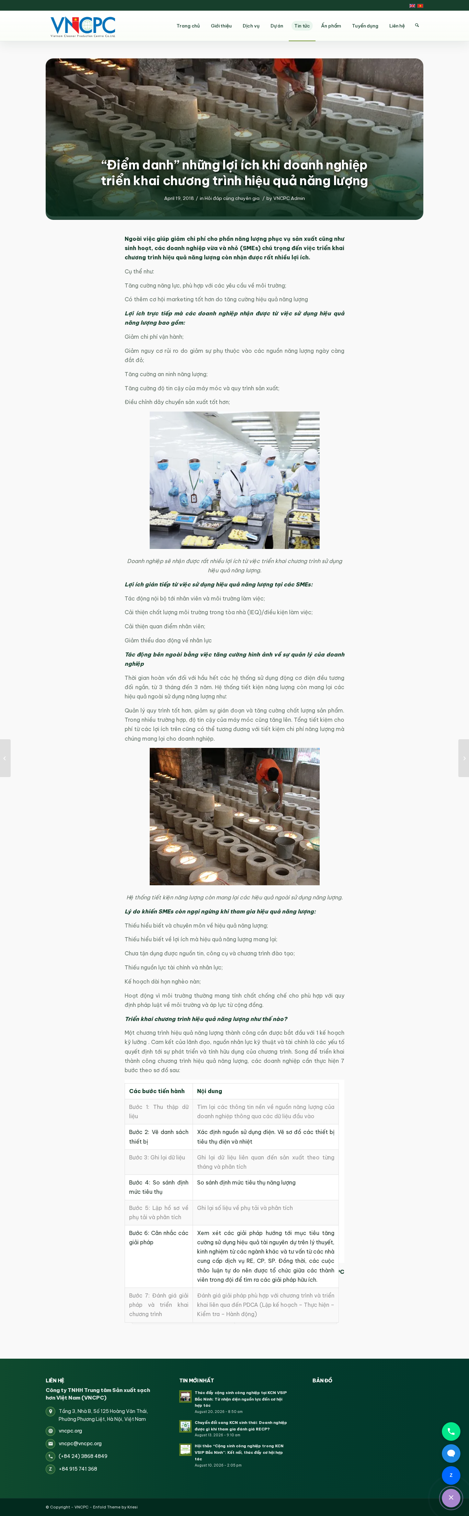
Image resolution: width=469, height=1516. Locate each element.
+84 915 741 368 (78, 1469)
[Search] (416, 25)
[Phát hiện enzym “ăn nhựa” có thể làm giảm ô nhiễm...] (5, 758)
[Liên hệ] (451, 1498)
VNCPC (82, 1507)
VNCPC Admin (289, 198)
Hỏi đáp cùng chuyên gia (232, 198)
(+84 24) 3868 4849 (83, 1456)
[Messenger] (451, 1453)
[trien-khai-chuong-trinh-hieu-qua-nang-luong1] (234, 137)
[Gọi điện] (451, 1431)
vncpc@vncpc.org (80, 1443)
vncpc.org (70, 1431)
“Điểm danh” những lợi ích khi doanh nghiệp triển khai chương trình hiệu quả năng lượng (234, 173)
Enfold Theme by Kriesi (115, 1507)
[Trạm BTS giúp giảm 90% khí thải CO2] (463, 758)
